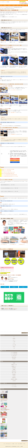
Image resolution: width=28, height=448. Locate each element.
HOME (1, 7)
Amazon (15, 160)
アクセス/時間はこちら (13, 244)
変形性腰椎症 (14, 374)
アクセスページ (15, 308)
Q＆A (20, 5)
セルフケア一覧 (4, 7)
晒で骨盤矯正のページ (14, 134)
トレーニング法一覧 (14, 386)
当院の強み (5, 5)
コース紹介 (13, 5)
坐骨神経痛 (14, 369)
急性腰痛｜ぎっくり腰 (14, 364)
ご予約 (26, 5)
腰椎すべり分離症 (14, 372)
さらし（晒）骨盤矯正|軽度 (14, 352)
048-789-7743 (6, 308)
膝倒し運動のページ (13, 112)
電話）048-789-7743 (10, 278)
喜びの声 (23, 5)
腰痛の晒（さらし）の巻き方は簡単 (6, 170)
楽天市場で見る (15, 158)
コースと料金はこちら (4, 244)
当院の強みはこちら (22, 244)
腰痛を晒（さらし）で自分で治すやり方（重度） (8, 169)
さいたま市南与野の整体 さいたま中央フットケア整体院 (17, 446)
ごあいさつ (9, 5)
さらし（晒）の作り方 (14, 355)
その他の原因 (14, 380)
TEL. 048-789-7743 (22, 2)
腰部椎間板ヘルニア (14, 366)
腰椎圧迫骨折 (14, 377)
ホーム (1, 5)
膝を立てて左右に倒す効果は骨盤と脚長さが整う (8, 173)
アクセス (17, 5)
